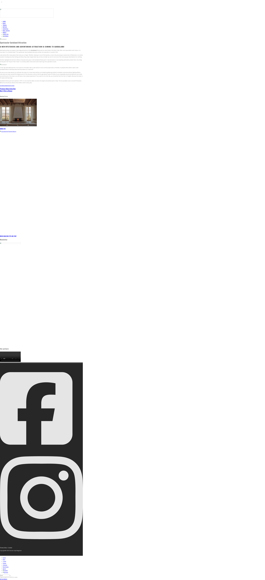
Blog (4, 559)
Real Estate (5, 567)
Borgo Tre (3, 129)
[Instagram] (41, 544)
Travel (4, 561)
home (4, 558)
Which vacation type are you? (8, 236)
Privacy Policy (3, 547)
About (4, 569)
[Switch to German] (5, 36)
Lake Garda (11, 85)
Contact (10, 547)
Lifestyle (5, 565)
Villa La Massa (6, 91)
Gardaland (5, 85)
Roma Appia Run (8, 89)
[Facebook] (36, 449)
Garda (1, 85)
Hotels (4, 563)
